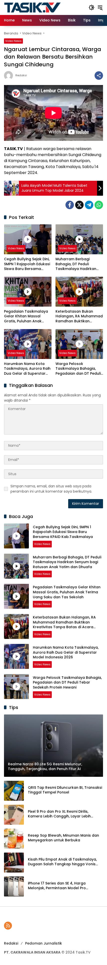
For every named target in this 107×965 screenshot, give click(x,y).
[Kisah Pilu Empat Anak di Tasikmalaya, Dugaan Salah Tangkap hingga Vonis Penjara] (14, 863)
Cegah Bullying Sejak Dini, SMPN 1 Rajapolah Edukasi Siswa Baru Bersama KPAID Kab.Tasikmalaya (27, 264)
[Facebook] (69, 205)
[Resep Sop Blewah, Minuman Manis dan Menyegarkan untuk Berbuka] (14, 839)
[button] (92, 7)
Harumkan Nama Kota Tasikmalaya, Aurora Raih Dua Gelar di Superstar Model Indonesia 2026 (27, 368)
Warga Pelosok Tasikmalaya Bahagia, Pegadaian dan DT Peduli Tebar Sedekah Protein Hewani (78, 368)
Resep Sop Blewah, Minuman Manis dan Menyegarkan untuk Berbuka (63, 838)
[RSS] (8, 926)
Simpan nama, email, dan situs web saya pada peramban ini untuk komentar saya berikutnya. (51, 489)
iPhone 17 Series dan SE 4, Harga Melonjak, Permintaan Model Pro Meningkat (57, 886)
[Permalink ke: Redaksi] (9, 75)
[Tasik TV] (44, 7)
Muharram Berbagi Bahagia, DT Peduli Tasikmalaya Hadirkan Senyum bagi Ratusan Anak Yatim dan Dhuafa (77, 264)
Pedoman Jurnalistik (43, 943)
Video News (13, 41)
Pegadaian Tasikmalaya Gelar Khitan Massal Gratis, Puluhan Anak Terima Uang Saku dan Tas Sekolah (26, 316)
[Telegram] (89, 205)
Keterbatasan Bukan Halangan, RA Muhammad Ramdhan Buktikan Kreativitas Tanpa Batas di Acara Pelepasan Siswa (79, 316)
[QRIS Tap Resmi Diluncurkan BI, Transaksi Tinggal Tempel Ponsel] (14, 791)
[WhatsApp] (99, 205)
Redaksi (21, 75)
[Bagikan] (99, 75)
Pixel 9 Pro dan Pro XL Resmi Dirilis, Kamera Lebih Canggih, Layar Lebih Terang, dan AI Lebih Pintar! (59, 814)
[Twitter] (79, 205)
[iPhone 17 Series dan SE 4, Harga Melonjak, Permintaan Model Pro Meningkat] (14, 886)
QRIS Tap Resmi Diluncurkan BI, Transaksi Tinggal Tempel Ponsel (65, 790)
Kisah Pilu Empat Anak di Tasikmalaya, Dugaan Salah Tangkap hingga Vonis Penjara (62, 862)
